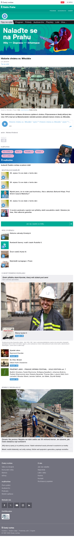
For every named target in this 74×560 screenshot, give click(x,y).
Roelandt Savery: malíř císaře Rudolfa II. (26, 242)
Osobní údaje (13, 531)
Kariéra (40, 476)
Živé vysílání (7, 156)
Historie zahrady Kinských (20, 233)
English (32, 531)
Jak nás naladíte (43, 467)
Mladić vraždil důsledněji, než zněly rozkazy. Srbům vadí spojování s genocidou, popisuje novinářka (35, 449)
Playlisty (49, 22)
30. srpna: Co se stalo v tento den (23, 201)
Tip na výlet (5, 64)
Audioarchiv (62, 10)
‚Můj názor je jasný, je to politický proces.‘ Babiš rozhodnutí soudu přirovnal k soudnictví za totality (35, 445)
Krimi (18, 152)
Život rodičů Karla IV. (18, 252)
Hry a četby (7, 152)
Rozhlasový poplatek (45, 481)
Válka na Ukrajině (8, 467)
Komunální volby (8, 470)
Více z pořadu (8, 230)
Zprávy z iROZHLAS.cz (11, 387)
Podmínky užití (24, 531)
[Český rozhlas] (7, 2)
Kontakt (40, 478)
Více (64, 22)
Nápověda (41, 470)
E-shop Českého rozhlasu (13, 273)
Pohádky (28, 152)
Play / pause (5, 124)
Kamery (70, 10)
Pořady (28, 22)
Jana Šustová (25, 110)
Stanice (4, 473)
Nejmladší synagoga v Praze (21, 261)
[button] (70, 126)
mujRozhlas (5, 147)
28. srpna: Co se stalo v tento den (23, 182)
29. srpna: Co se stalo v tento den (23, 173)
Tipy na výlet (6, 22)
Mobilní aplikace (7, 494)
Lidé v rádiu (42, 473)
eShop (4, 476)
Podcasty (5, 491)
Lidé (57, 22)
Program (53, 10)
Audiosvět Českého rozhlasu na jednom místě (16, 165)
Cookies (4, 531)
